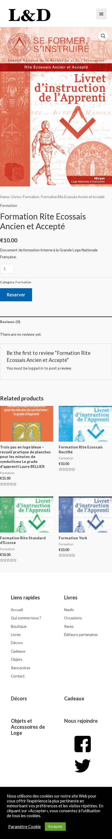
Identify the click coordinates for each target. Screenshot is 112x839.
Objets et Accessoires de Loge (28, 727)
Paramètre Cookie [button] (24, 826)
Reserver (16, 294)
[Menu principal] (101, 13)
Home (4, 197)
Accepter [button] (55, 826)
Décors (19, 698)
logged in (35, 368)
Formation (31, 197)
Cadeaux (74, 698)
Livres (16, 197)
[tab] (56, 321)
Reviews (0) (10, 321)
